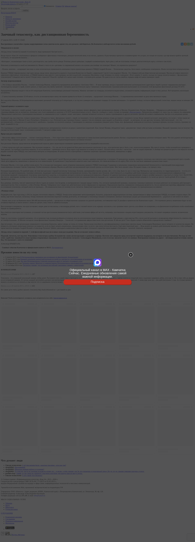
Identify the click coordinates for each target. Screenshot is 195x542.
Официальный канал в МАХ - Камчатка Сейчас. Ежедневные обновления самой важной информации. (97, 273)
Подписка (97, 282)
